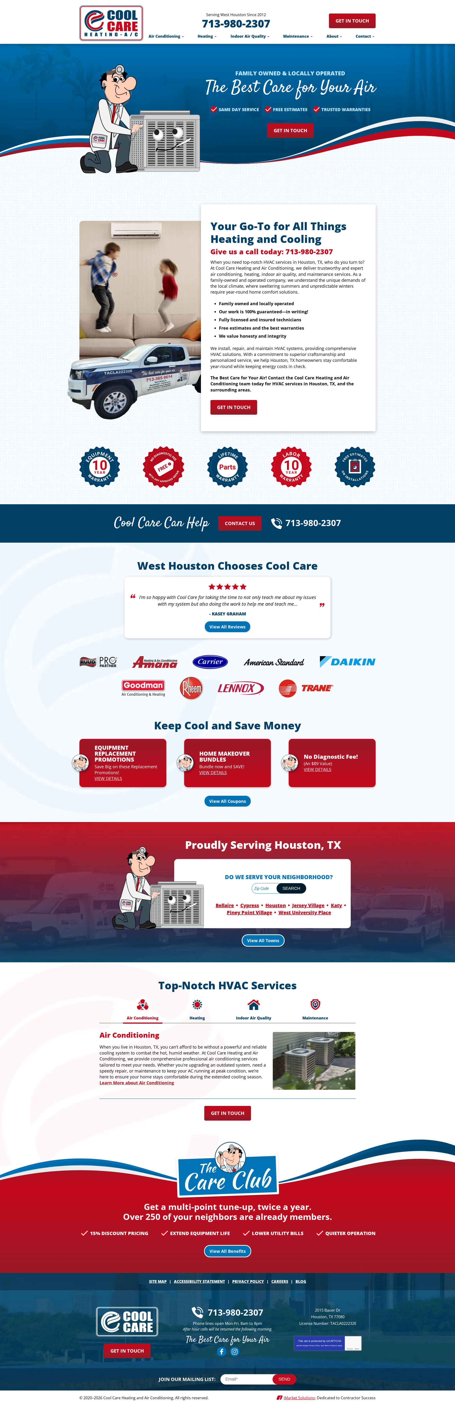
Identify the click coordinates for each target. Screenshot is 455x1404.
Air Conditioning (129, 1035)
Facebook (221, 1351)
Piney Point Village (249, 912)
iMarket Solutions (299, 1397)
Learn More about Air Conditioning (137, 1083)
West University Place (304, 912)
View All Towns (263, 940)
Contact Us (240, 523)
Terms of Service (330, 1345)
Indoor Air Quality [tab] (253, 1018)
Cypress (249, 905)
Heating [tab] (197, 1018)
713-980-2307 (236, 23)
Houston (275, 905)
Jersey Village (308, 905)
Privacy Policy (314, 1345)
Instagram (234, 1351)
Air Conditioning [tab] (143, 1018)
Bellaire (225, 905)
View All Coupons (227, 801)
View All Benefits (227, 1251)
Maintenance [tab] (315, 1018)
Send (284, 1379)
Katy (336, 905)
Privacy (350, 1349)
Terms (357, 1349)
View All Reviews (227, 627)
